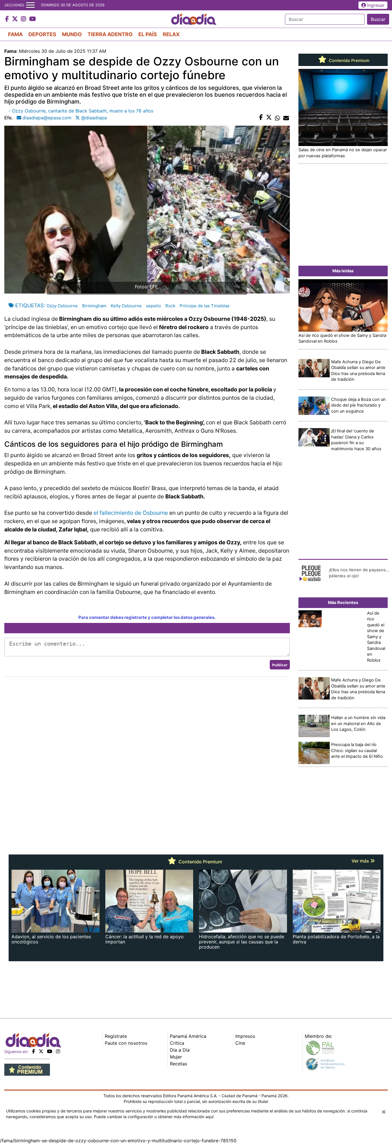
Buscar (378, 19)
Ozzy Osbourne (62, 305)
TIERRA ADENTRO (110, 34)
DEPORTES (42, 34)
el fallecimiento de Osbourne (131, 512)
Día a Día (180, 1050)
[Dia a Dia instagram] (24, 19)
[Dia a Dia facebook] (7, 19)
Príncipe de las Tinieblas (205, 305)
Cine (240, 1043)
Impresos (245, 1036)
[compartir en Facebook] (261, 118)
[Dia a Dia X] (15, 19)
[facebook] (33, 1051)
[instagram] (58, 1051)
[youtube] (49, 1051)
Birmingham (94, 305)
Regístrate (116, 1036)
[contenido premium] (27, 1069)
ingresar (376, 5)
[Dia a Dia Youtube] (32, 19)
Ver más (361, 861)
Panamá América (188, 1036)
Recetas (178, 1064)
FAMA (15, 34)
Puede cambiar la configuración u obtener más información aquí (154, 1116)
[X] (41, 1051)
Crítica (177, 1043)
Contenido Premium (348, 60)
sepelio (153, 305)
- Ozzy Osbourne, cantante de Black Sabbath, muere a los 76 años (81, 111)
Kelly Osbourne (126, 305)
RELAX (171, 34)
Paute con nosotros (126, 1043)
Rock (170, 305)
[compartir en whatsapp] (277, 118)
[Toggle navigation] (30, 5)
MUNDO (72, 34)
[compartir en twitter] (269, 118)
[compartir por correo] (286, 118)
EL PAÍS (147, 34)
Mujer (176, 1057)
